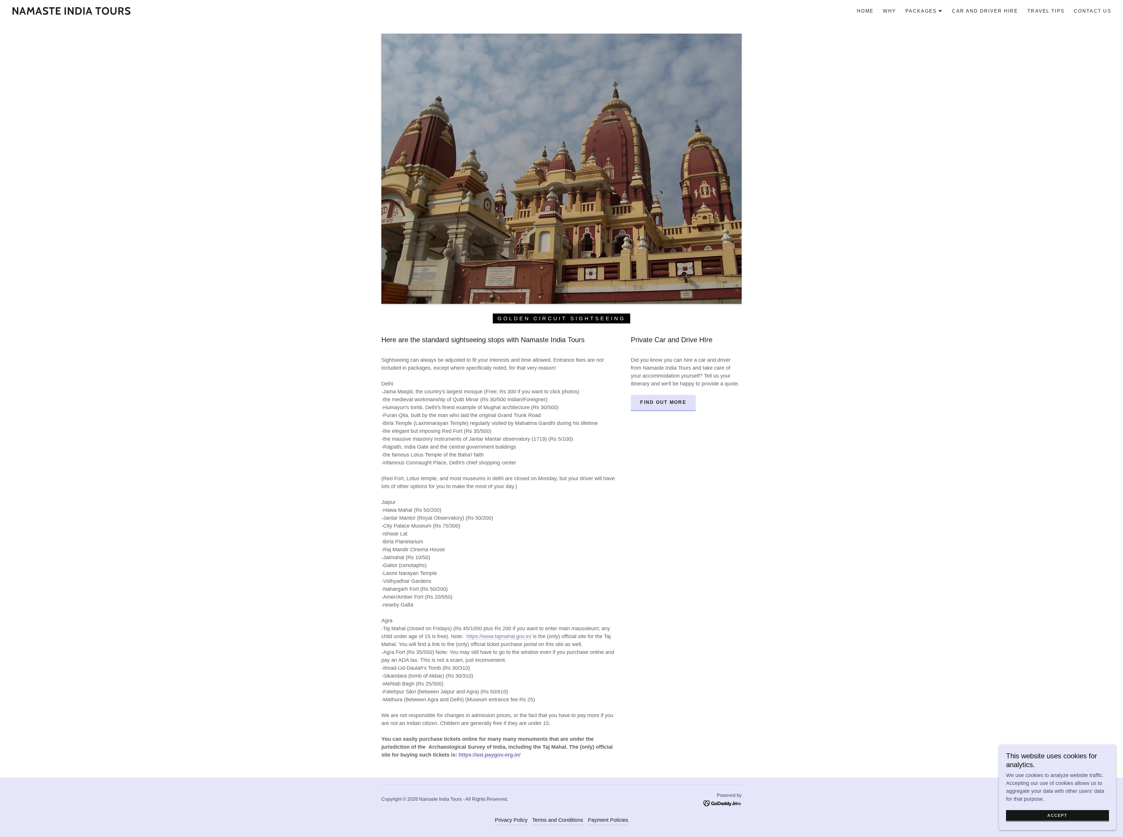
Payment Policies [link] (608, 820)
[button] (924, 11)
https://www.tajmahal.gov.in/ (498, 636)
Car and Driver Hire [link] (985, 10)
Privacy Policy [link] (511, 820)
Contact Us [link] (1092, 10)
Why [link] (889, 10)
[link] (71, 13)
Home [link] (865, 10)
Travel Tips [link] (1046, 10)
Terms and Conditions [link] (557, 820)
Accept (1057, 815)
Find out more (663, 402)
